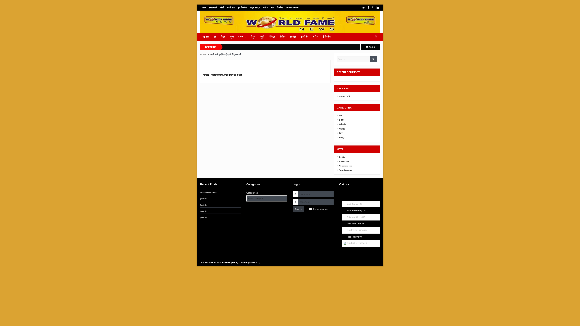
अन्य (340, 115)
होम (207, 36)
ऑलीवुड (272, 36)
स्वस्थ (204, 7)
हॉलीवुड (293, 36)
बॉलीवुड (282, 36)
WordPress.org (345, 170)
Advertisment (292, 7)
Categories (252, 193)
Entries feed (344, 161)
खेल (272, 7)
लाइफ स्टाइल (255, 7)
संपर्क (222, 7)
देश (215, 36)
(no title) (203, 199)
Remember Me (320, 209)
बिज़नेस (280, 7)
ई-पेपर (315, 36)
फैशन (253, 36)
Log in (342, 157)
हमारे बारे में (213, 7)
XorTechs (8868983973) (249, 262)
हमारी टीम (231, 7)
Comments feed (345, 166)
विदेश (223, 36)
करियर (265, 7)
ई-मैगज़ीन (327, 36)
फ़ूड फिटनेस (242, 7)
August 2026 (344, 96)
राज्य (232, 36)
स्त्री (262, 36)
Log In (298, 209)
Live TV (242, 36)
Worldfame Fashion (208, 192)
